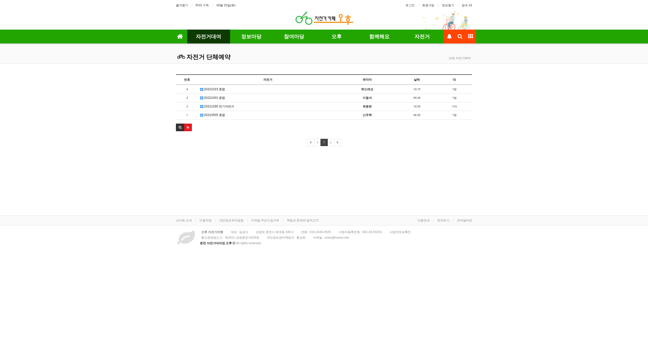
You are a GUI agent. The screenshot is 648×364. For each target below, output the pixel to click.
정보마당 (251, 36)
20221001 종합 (214, 98)
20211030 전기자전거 (218, 106)
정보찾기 (448, 5)
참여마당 (294, 36)
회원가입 (428, 5)
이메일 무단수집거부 (265, 220)
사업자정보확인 (400, 232)
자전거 (422, 36)
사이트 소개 (184, 220)
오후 (337, 36)
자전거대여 (208, 36)
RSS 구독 (202, 5)
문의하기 (443, 220)
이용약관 (205, 220)
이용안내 (423, 220)
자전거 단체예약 (208, 56)
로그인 (410, 5)
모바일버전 (464, 220)
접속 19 (467, 5)
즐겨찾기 (182, 5)
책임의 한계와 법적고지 (303, 220)
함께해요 (379, 36)
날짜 (417, 79)
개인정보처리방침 (231, 220)
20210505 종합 (214, 115)
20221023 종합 (214, 89)
